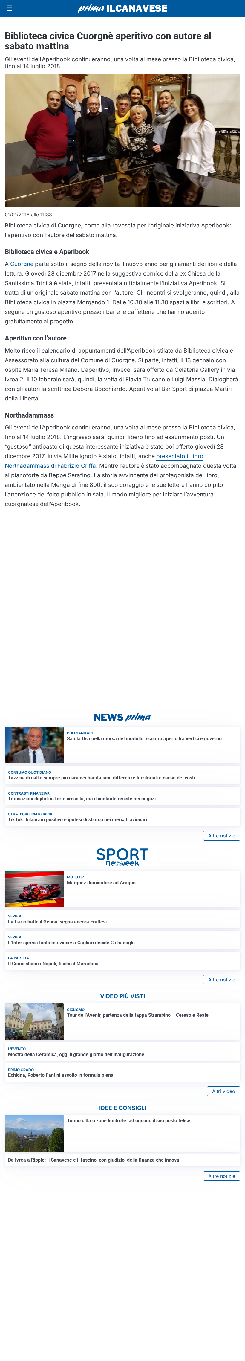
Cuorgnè (21, 263)
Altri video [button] (223, 1091)
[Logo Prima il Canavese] (122, 8)
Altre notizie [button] (221, 836)
